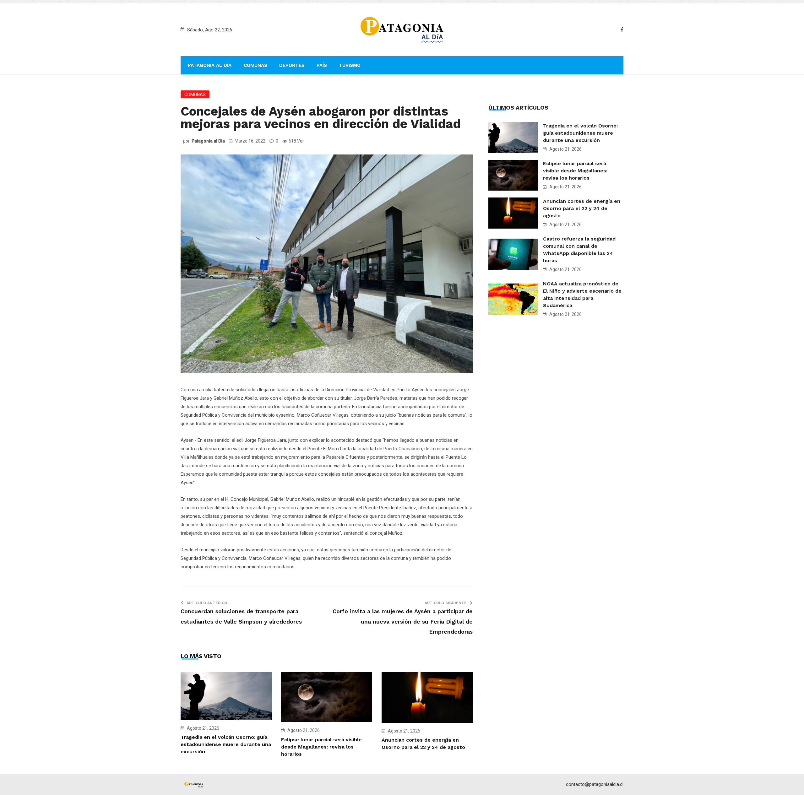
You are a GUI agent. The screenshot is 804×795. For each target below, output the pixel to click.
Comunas (255, 65)
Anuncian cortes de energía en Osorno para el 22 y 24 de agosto (581, 208)
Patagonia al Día (209, 65)
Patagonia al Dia (208, 140)
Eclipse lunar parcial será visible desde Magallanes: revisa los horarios (321, 747)
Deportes (292, 65)
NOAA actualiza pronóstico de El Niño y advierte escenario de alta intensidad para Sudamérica (582, 294)
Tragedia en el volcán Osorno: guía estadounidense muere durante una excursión (226, 744)
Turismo (350, 65)
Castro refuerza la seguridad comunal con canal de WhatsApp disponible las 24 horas (579, 249)
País (322, 65)
